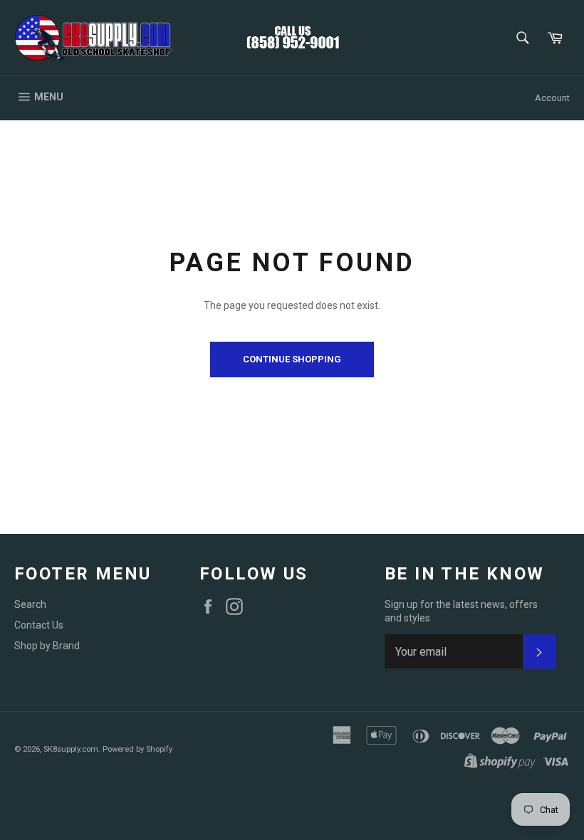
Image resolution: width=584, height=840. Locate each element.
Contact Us (38, 625)
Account (552, 98)
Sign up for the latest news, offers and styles (461, 611)
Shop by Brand (47, 645)
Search (30, 604)
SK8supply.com (70, 749)
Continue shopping (292, 359)
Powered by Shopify (137, 749)
